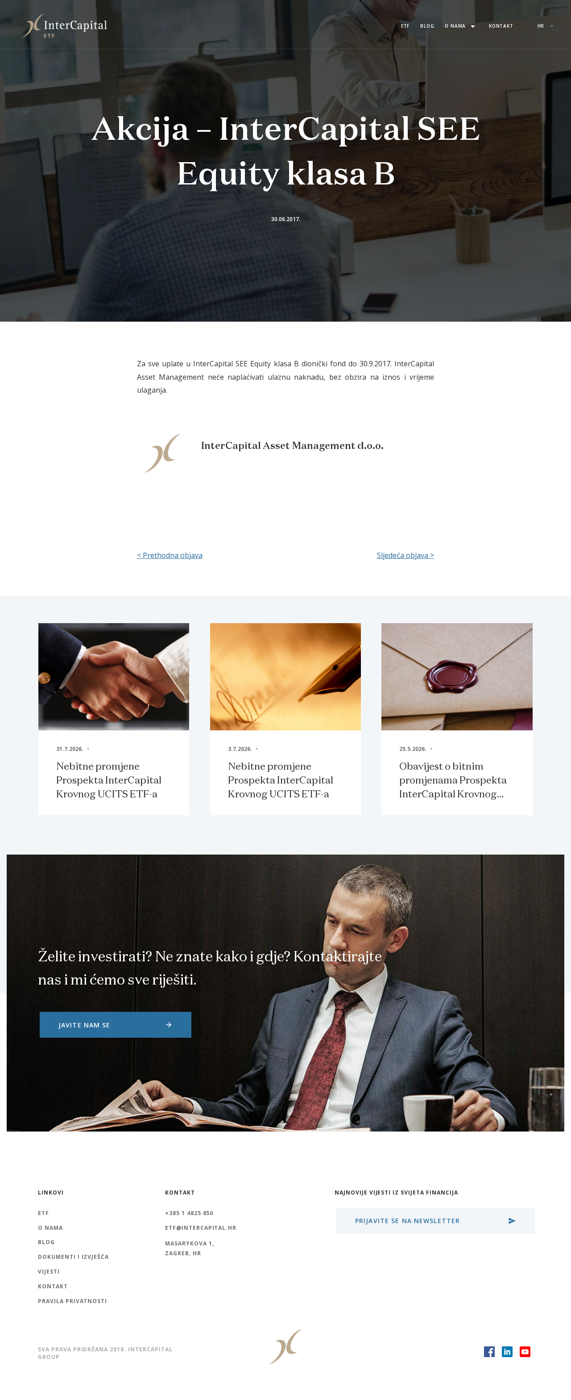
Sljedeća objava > (405, 555)
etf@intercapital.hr (200, 1228)
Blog (427, 26)
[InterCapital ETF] (64, 24)
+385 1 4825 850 (189, 1213)
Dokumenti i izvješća (73, 1257)
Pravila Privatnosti (72, 1301)
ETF (405, 26)
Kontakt (501, 26)
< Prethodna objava (170, 555)
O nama (461, 26)
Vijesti (49, 1271)
